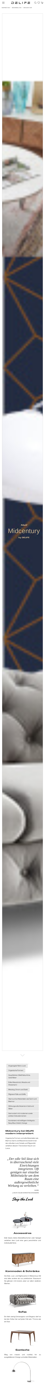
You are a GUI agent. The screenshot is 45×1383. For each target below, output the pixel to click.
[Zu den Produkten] (22, 1055)
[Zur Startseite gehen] (20, 2)
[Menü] (3, 3)
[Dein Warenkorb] (42, 3)
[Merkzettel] (38, 3)
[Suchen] (35, 3)
